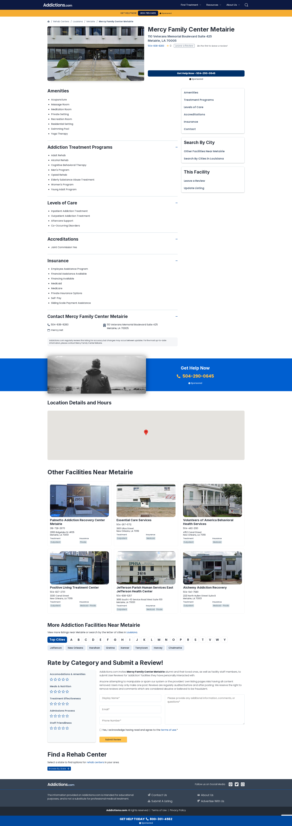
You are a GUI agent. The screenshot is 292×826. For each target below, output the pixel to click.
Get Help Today (146, 819)
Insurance (191, 122)
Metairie (91, 21)
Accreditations (194, 114)
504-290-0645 (198, 376)
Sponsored (167, 13)
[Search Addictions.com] (246, 4)
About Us (207, 795)
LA (164, 40)
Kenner (125, 648)
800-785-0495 (148, 13)
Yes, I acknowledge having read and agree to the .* (140, 730)
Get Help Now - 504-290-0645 (196, 73)
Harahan (94, 648)
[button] (146, 432)
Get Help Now (128, 13)
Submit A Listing (161, 801)
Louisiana (78, 21)
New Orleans (75, 648)
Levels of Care (193, 107)
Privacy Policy (178, 810)
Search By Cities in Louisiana (204, 158)
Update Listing (194, 188)
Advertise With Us (212, 801)
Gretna (110, 648)
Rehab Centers (61, 21)
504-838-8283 (156, 45)
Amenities (191, 92)
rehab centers (95, 762)
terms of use (168, 730)
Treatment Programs (199, 100)
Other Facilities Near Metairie (204, 151)
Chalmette (175, 648)
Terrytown (141, 648)
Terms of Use (159, 810)
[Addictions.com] (48, 21)
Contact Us (159, 795)
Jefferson (56, 648)
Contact (190, 129)
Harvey (158, 648)
